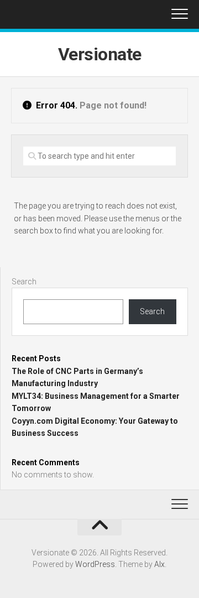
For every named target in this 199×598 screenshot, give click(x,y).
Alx (159, 564)
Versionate (100, 54)
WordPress (95, 564)
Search (24, 281)
